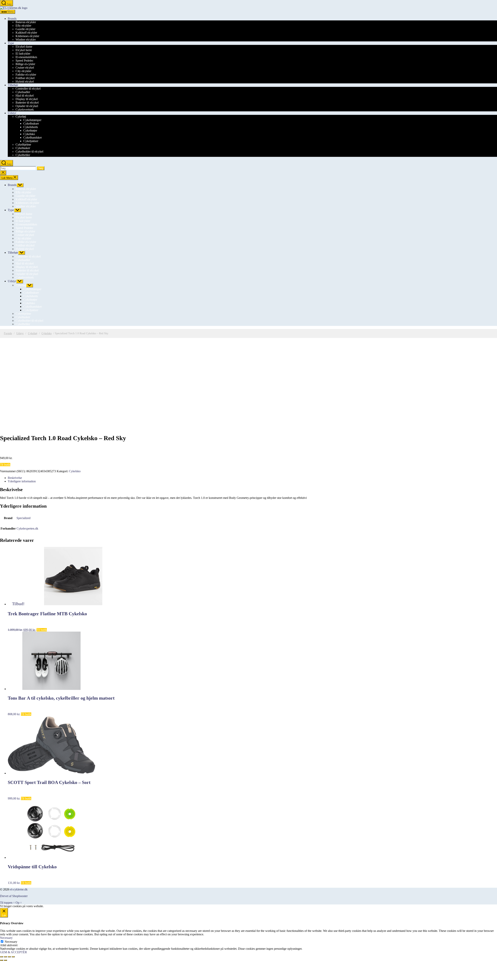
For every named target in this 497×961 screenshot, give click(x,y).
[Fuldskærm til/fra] (5, 956)
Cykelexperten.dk (27, 528)
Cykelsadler (23, 92)
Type (11, 43)
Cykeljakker (30, 141)
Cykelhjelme (23, 144)
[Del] (9, 956)
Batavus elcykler (26, 22)
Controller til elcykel (28, 88)
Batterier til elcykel (27, 102)
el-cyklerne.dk (19, 889)
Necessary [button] (6, 937)
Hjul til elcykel (25, 95)
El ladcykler (23, 53)
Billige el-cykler (25, 64)
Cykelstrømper (32, 120)
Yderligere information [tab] (22, 481)
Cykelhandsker (32, 137)
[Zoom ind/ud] (1, 956)
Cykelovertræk (25, 109)
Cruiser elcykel (25, 67)
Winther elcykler (26, 39)
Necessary (11, 941)
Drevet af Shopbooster (14, 896)
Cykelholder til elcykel (29, 151)
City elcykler (23, 71)
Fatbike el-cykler (26, 74)
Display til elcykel (27, 99)
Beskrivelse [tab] (15, 477)
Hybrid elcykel (25, 81)
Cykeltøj (21, 116)
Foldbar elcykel (25, 78)
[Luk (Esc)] (13, 956)
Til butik (5, 464)
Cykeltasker (23, 148)
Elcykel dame (24, 46)
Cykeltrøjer (30, 130)
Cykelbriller (23, 155)
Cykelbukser (31, 123)
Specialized (23, 518)
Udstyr (12, 113)
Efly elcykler (23, 25)
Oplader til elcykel (27, 106)
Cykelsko (29, 134)
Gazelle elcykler (25, 29)
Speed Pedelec (24, 60)
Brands (12, 18)
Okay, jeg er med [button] (54, 906)
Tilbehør (13, 85)
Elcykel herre (24, 50)
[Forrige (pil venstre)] (1, 960)
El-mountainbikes (26, 57)
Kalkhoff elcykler (26, 32)
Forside (8, 333)
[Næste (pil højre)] (5, 960)
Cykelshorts (30, 127)
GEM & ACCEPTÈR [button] (13, 952)
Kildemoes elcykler (27, 36)
